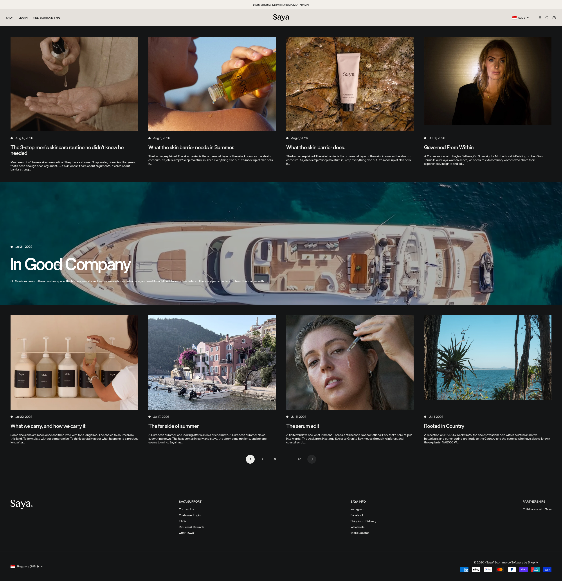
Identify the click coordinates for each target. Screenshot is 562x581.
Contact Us (186, 509)
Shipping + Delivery (363, 521)
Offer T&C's (186, 532)
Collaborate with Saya (537, 509)
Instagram (357, 509)
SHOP (9, 17)
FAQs (182, 521)
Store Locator (360, 532)
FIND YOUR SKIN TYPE (47, 17)
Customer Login (190, 515)
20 (299, 459)
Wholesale (357, 526)
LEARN (23, 17)
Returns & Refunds (191, 526)
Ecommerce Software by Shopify (516, 562)
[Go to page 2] (311, 459)
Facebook (357, 515)
